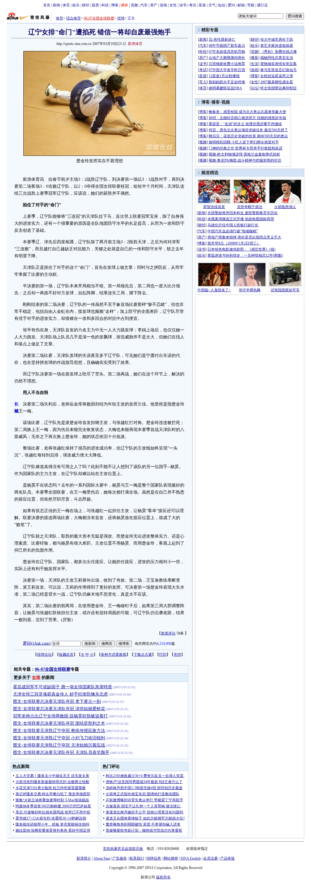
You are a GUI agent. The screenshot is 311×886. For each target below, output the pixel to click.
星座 (202, 5)
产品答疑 (227, 858)
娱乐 (76, 5)
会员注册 (210, 858)
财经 (85, 5)
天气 (212, 5)
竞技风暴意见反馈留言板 (123, 849)
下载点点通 (143, 654)
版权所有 (163, 877)
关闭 (177, 654)
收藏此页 (66, 654)
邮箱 (241, 5)
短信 (221, 5)
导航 (251, 5)
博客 (114, 5)
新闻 (56, 5)
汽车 (144, 5)
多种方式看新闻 (113, 654)
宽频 (134, 5)
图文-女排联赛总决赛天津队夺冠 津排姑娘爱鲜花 (59, 708)
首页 (46, 5)
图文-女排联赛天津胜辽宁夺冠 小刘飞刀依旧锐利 (59, 738)
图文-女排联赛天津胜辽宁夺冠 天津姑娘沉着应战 (59, 745)
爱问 (231, 5)
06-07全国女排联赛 (99, 18)
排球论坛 (44, 654)
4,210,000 (164, 643)
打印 (162, 654)
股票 (95, 5)
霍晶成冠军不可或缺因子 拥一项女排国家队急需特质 (62, 687)
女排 (36, 677)
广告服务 (119, 858)
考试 (192, 5)
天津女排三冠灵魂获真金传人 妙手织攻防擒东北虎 (60, 694)
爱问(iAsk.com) (37, 643)
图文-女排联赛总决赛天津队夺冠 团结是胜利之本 (59, 723)
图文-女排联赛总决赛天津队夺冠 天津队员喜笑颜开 (61, 752)
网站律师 (170, 858)
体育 (66, 5)
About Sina (102, 858)
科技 (105, 5)
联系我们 (136, 858)
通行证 (262, 5)
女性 (173, 5)
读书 (182, 5)
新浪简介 (84, 858)
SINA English (190, 858)
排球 (121, 18)
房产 (153, 5)
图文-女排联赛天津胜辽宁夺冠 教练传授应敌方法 (59, 730)
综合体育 (73, 18)
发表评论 (168, 633)
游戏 (163, 5)
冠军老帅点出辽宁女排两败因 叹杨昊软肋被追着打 (60, 716)
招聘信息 (153, 858)
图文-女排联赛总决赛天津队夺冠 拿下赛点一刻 (57, 701)
